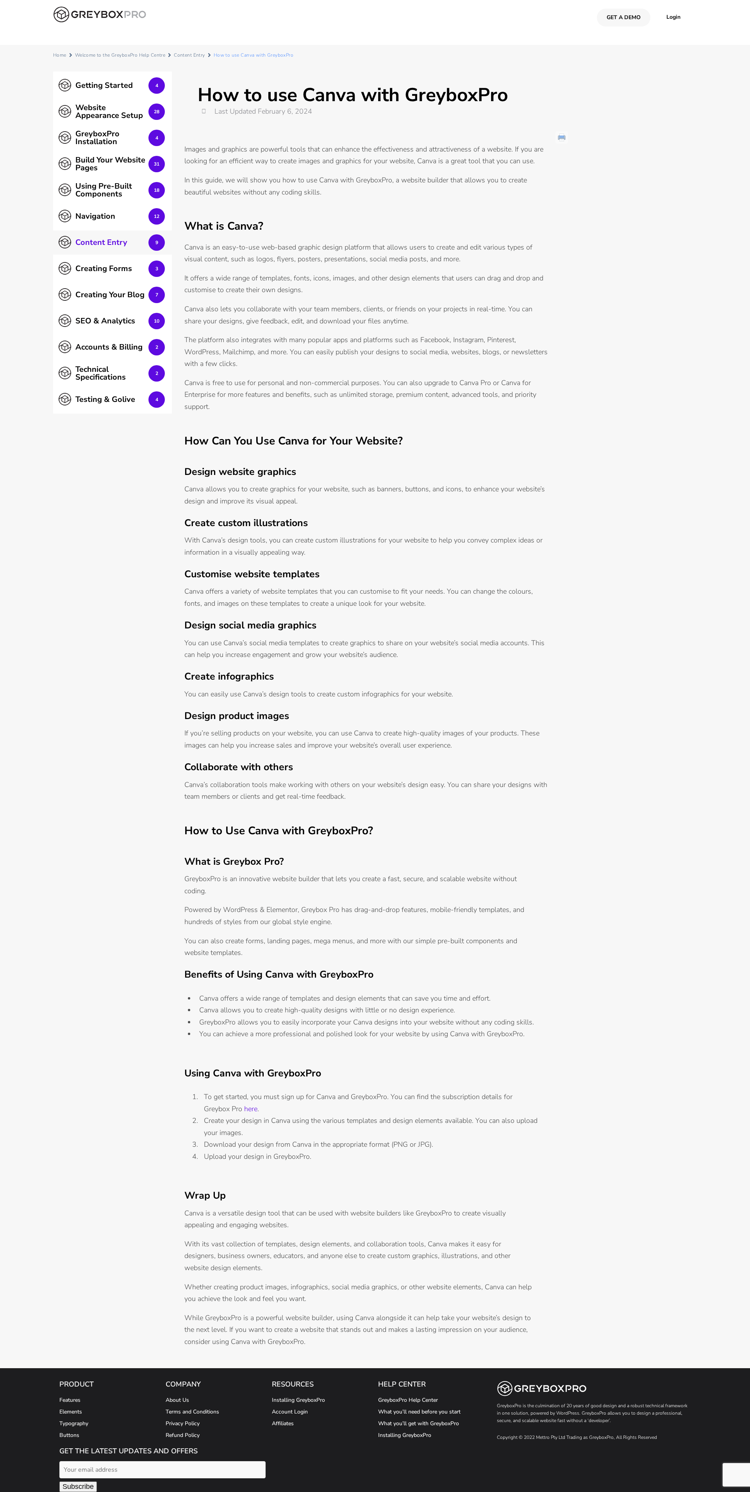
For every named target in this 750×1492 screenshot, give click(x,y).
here (250, 1109)
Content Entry (189, 55)
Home (59, 55)
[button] (673, 17)
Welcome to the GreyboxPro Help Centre (120, 55)
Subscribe (78, 1486)
